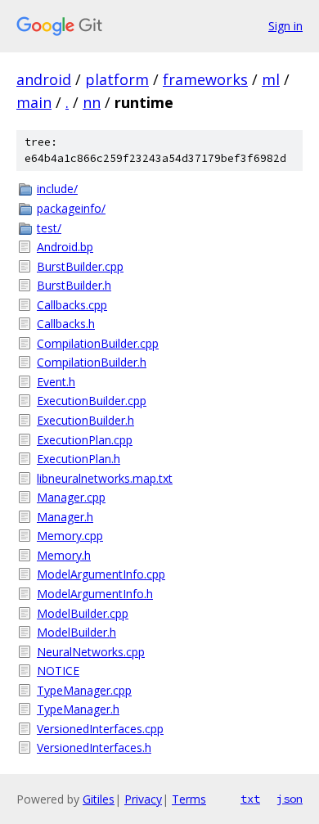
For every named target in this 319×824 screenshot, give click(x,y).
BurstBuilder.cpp (80, 266)
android (43, 79)
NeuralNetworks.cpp (91, 652)
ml (271, 79)
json (289, 798)
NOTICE (58, 670)
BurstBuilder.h (74, 285)
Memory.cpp (70, 535)
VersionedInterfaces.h (94, 747)
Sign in (285, 26)
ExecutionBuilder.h (85, 420)
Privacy (143, 799)
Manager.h (65, 517)
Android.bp (65, 246)
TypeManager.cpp (84, 690)
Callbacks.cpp (72, 305)
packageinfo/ (71, 208)
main (34, 102)
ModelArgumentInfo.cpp (101, 574)
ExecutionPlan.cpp (85, 440)
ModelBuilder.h (76, 632)
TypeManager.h (78, 709)
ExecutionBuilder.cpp (91, 400)
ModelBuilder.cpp (82, 613)
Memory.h (64, 555)
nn (92, 102)
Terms (189, 799)
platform (117, 79)
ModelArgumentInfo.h (95, 593)
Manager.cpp (71, 497)
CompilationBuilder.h (91, 362)
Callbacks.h (66, 323)
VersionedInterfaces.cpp (100, 728)
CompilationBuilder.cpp (98, 343)
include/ (57, 188)
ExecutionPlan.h (78, 458)
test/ (49, 228)
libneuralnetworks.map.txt (105, 478)
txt (250, 798)
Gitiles (99, 799)
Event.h (56, 381)
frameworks (205, 79)
